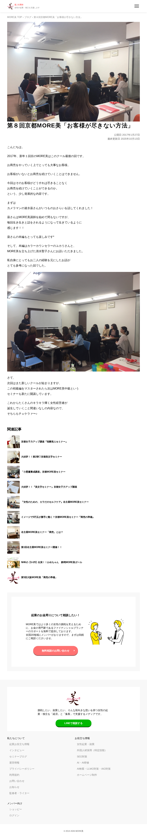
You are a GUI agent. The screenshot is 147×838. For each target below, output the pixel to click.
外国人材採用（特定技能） (92, 750)
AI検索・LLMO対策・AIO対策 (94, 768)
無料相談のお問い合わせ (55, 650)
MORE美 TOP (14, 17)
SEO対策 (82, 756)
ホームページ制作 (87, 774)
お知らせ (14, 787)
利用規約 (14, 774)
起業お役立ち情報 (19, 744)
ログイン (14, 815)
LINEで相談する (73, 723)
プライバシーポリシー (21, 768)
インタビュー (16, 750)
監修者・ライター (19, 793)
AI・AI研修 (83, 762)
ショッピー (15, 809)
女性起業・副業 (85, 744)
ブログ (27, 17)
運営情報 (14, 762)
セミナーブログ (18, 756)
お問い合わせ (16, 780)
